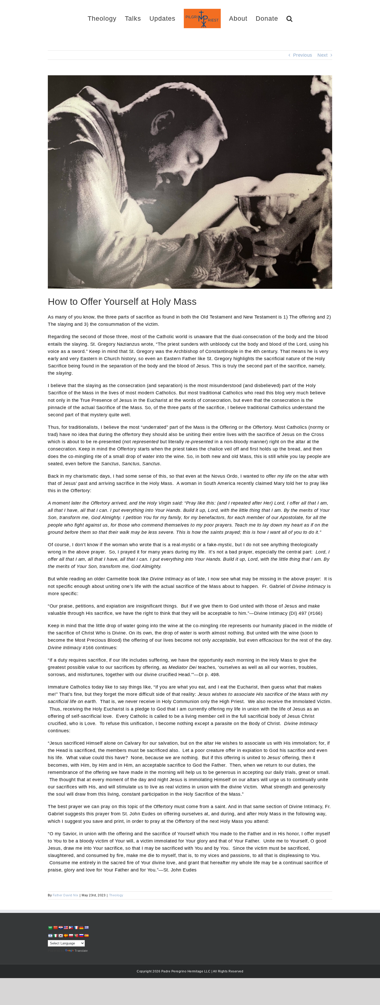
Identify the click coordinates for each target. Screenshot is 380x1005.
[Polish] (71, 936)
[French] (76, 928)
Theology (116, 895)
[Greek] (86, 928)
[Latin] (65, 936)
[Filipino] (71, 928)
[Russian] (81, 936)
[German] (81, 928)
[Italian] (55, 936)
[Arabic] (50, 928)
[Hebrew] (50, 936)
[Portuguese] (76, 936)
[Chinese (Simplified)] (55, 928)
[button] (271, 18)
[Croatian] (60, 928)
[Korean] (60, 936)
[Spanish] (86, 936)
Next (322, 55)
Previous (302, 55)
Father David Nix (65, 895)
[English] (65, 928)
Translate (81, 950)
